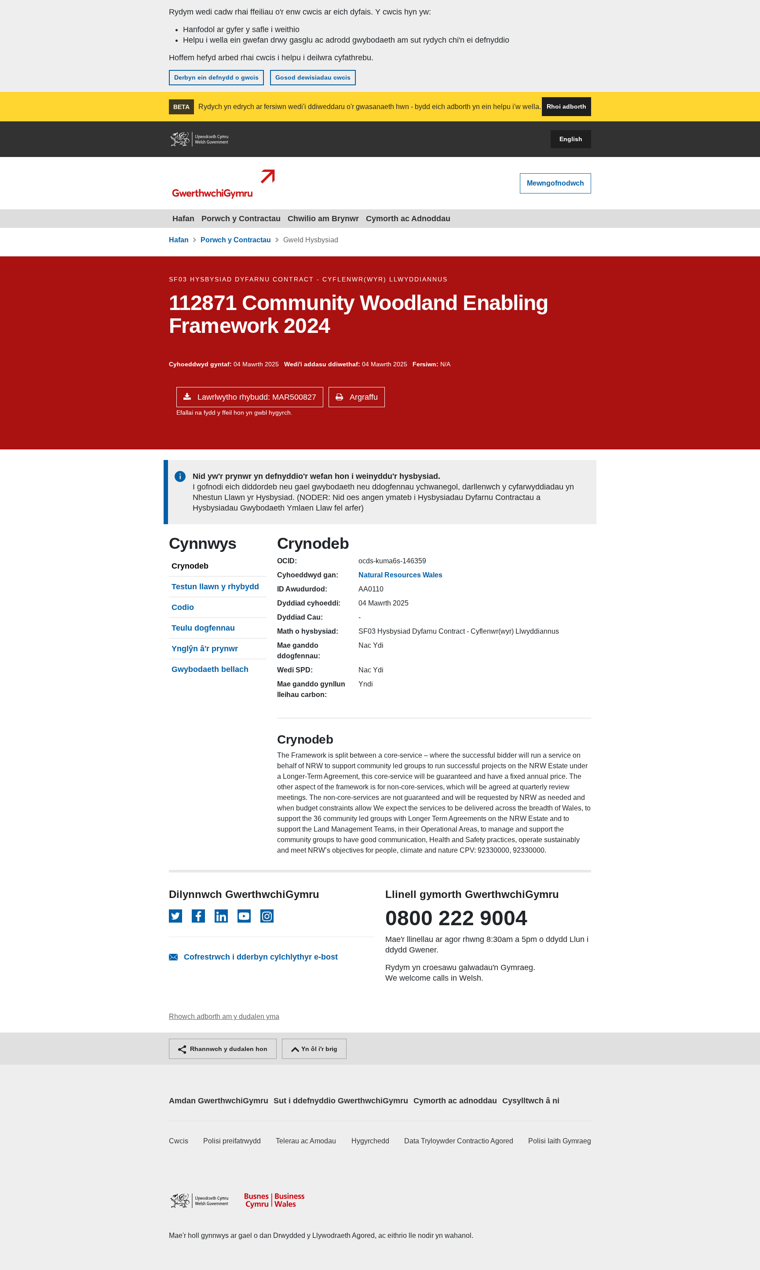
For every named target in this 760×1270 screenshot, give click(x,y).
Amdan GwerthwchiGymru (218, 1100)
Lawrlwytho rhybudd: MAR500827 (255, 397)
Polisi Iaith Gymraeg (559, 1141)
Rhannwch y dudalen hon (227, 1048)
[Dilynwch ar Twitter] (175, 916)
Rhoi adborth (566, 106)
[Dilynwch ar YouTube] (244, 916)
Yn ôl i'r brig (318, 1048)
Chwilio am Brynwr (323, 218)
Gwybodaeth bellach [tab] (210, 669)
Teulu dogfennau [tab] (203, 628)
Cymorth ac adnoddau (455, 1100)
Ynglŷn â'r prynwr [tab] (205, 648)
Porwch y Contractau (241, 218)
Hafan (183, 218)
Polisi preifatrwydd (232, 1141)
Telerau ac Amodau (306, 1141)
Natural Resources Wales (400, 575)
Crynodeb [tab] (190, 566)
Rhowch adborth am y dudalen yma (224, 1016)
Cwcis (178, 1141)
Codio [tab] (183, 607)
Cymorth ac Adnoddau (408, 218)
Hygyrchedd (370, 1141)
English (570, 138)
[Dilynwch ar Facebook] (198, 916)
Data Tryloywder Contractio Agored (458, 1141)
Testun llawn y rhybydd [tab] (215, 586)
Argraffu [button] (362, 397)
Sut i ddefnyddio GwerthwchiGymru (341, 1100)
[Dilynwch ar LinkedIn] (221, 916)
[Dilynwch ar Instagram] (267, 916)
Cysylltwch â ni (530, 1100)
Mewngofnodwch (555, 183)
